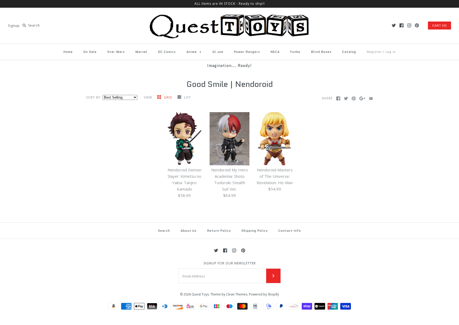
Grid (168, 97)
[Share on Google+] (362, 98)
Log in (391, 51)
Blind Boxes (321, 51)
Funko (295, 51)
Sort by (93, 97)
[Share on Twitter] (346, 98)
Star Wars (116, 51)
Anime (194, 51)
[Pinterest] (417, 25)
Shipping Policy (254, 230)
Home (68, 51)
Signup (14, 25)
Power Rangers (247, 51)
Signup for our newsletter (229, 263)
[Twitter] (394, 25)
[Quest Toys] (229, 16)
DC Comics (167, 51)
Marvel (141, 51)
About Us (189, 230)
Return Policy (219, 230)
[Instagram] (409, 25)
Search (164, 230)
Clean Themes (236, 294)
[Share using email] (371, 98)
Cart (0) (439, 25)
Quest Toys (200, 294)
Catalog (349, 51)
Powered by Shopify (264, 294)
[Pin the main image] (354, 98)
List (187, 97)
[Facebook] (401, 25)
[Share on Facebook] (338, 98)
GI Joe (217, 51)
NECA (275, 51)
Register (374, 51)
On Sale (90, 51)
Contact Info (289, 230)
